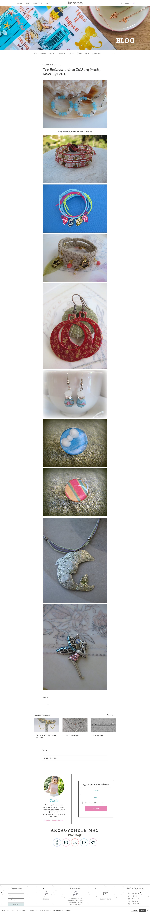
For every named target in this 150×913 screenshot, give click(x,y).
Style (51, 53)
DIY (87, 53)
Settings (134, 910)
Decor (71, 53)
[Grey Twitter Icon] (129, 902)
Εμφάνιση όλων (111, 715)
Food (80, 53)
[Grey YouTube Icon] (129, 905)
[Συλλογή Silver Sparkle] (75, 725)
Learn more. (68, 910)
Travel (43, 53)
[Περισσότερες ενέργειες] (106, 65)
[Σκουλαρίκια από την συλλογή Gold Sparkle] (46, 725)
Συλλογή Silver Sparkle (73, 735)
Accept (142, 910)
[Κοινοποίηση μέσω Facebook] (44, 703)
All (35, 53)
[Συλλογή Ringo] (103, 725)
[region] (54, 799)
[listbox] (128, 3)
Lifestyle (96, 53)
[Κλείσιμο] (148, 910)
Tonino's (61, 53)
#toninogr (75, 835)
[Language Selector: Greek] (134, 3)
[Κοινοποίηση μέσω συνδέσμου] (52, 703)
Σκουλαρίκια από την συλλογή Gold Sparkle (46, 736)
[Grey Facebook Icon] (129, 899)
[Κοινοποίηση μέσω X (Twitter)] (48, 703)
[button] (27, 3)
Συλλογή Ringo (98, 735)
